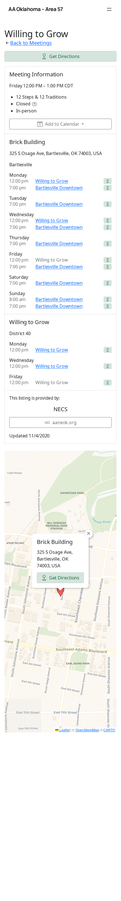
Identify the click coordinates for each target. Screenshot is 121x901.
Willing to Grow (51, 181)
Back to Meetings (30, 42)
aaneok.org (64, 422)
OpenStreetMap (87, 729)
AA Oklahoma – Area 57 (35, 9)
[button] (60, 591)
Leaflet (64, 729)
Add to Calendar (62, 124)
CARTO (109, 729)
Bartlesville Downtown (59, 188)
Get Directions (64, 56)
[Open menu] (109, 9)
